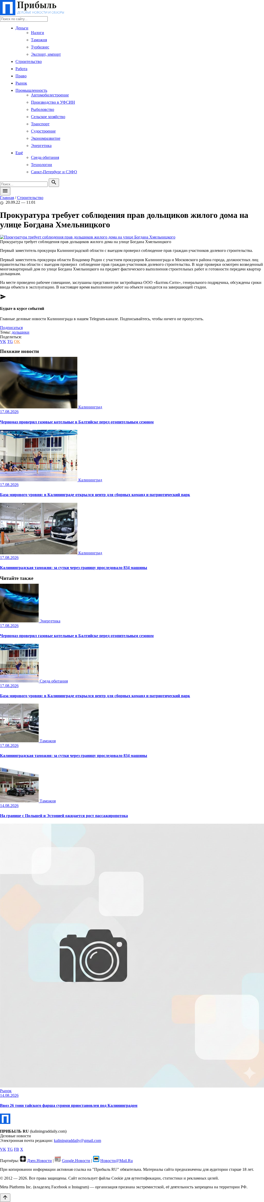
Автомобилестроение (50, 95)
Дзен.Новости (39, 1160)
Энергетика (41, 145)
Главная (7, 197)
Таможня (39, 40)
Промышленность (31, 90)
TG (10, 341)
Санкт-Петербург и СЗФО (54, 172)
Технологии (41, 164)
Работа (21, 69)
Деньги (21, 28)
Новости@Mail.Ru (116, 1160)
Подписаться (11, 327)
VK (3, 341)
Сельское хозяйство (48, 116)
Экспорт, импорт (46, 54)
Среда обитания (45, 157)
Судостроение (43, 131)
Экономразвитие (45, 138)
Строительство (28, 61)
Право (21, 76)
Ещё (19, 153)
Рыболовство (42, 109)
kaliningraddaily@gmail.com (77, 1140)
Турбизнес (40, 47)
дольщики (20, 332)
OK (17, 341)
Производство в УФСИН (53, 102)
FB (16, 1149)
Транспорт (40, 124)
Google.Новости (76, 1160)
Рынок (21, 83)
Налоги (37, 32)
